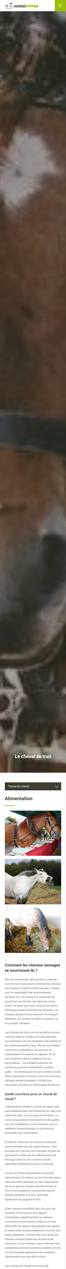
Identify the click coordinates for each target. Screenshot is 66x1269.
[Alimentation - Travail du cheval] (33, 833)
